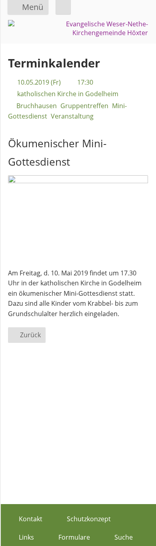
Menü (32, 7)
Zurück (30, 334)
